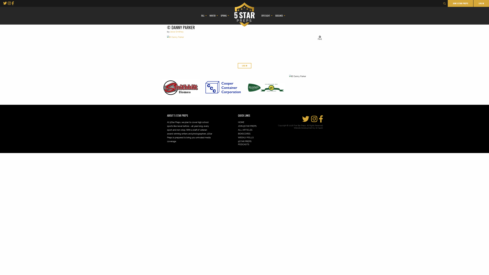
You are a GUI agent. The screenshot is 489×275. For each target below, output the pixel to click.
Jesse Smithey (177, 32)
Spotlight (265, 15)
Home (241, 122)
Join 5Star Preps (247, 126)
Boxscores (244, 134)
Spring (224, 15)
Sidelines (279, 15)
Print (320, 39)
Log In (481, 3)
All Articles (245, 130)
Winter (212, 15)
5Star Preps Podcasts (245, 143)
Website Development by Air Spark (308, 128)
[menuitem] (203, 15)
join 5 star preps (460, 3)
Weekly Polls (246, 137)
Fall (202, 15)
